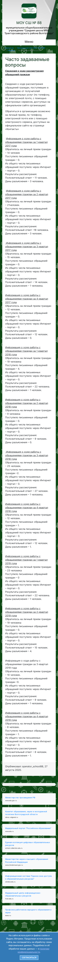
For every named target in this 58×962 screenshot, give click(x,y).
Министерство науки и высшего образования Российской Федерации (26, 860)
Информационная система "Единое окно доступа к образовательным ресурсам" (28, 877)
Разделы (11, 50)
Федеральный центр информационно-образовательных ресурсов (23, 894)
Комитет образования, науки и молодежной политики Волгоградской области (26, 812)
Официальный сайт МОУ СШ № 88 (31, 48)
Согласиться (29, 958)
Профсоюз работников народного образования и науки (28, 911)
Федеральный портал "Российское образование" (28, 828)
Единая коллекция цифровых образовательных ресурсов (27, 843)
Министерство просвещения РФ (20, 797)
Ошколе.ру (9, 48)
